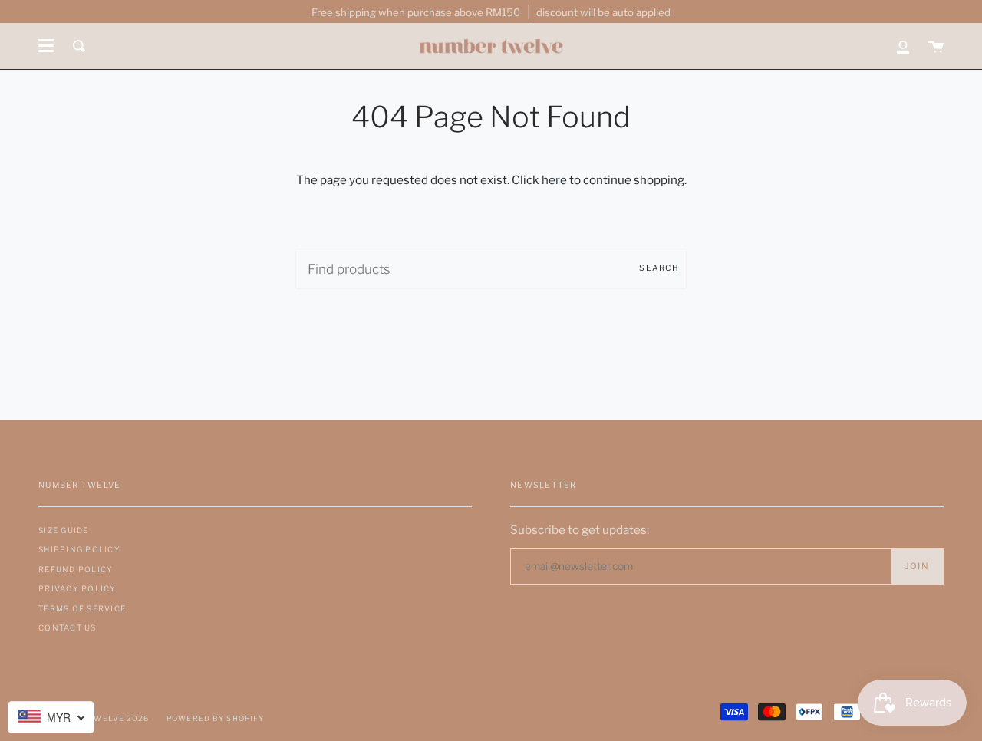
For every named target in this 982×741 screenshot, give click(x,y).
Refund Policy (75, 569)
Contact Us (67, 627)
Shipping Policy (79, 549)
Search (659, 268)
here (554, 180)
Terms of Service (82, 608)
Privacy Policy (77, 588)
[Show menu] (46, 46)
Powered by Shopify (215, 718)
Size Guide (63, 530)
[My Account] (903, 46)
